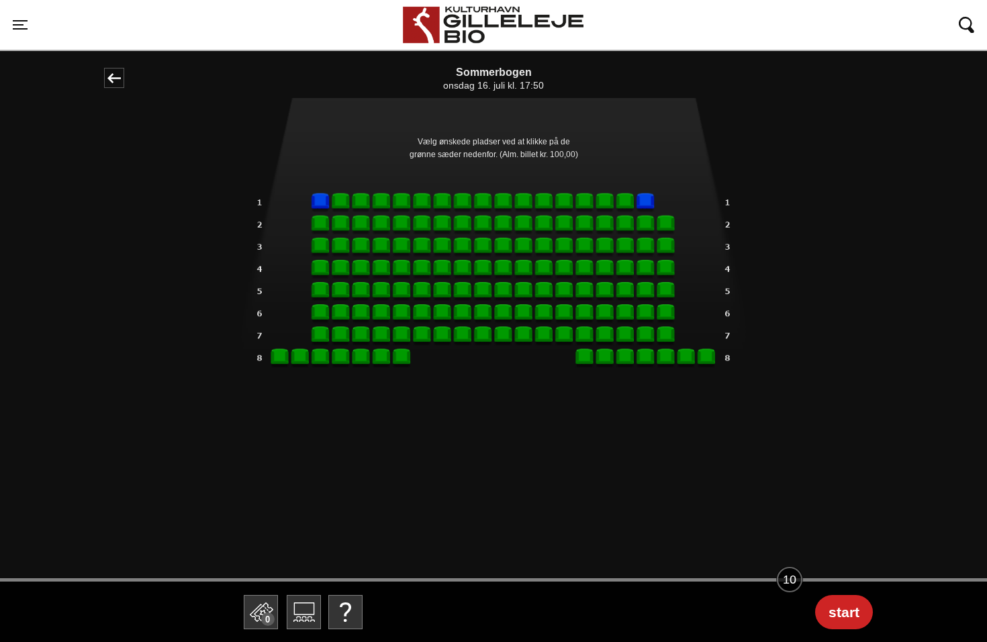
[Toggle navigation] (966, 24)
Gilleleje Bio (436, 12)
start (844, 612)
